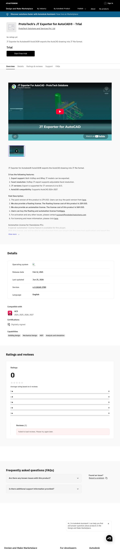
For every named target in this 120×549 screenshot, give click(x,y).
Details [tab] (20, 66)
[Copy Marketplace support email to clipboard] (106, 478)
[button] (44, 478)
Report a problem (96, 478)
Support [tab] (49, 66)
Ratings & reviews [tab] (34, 66)
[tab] (16, 151)
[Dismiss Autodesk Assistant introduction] (108, 524)
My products (104, 9)
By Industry (41, 8)
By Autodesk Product (62, 8)
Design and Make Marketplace (19, 8)
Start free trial (20, 53)
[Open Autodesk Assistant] (109, 538)
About (93, 9)
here (84, 199)
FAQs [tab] (58, 66)
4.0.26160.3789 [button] (39, 287)
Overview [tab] (10, 66)
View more (12, 234)
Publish (80, 8)
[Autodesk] (12, 3)
